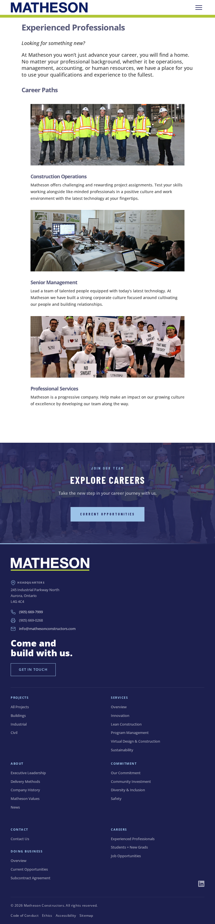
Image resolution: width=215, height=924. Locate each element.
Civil (14, 732)
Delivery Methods (25, 781)
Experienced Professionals (133, 838)
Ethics (47, 915)
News (15, 807)
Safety (116, 798)
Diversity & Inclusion (128, 789)
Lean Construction (126, 724)
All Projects (20, 706)
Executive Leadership (28, 772)
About (17, 763)
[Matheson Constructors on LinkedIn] (201, 884)
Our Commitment (126, 772)
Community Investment (131, 781)
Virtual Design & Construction (135, 741)
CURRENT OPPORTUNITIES (107, 514)
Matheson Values (25, 798)
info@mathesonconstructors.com (47, 628)
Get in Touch (33, 669)
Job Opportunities (126, 855)
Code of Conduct (25, 915)
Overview (119, 706)
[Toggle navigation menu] (198, 7)
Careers (119, 829)
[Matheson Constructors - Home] (49, 7)
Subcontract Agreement (30, 877)
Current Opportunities (29, 869)
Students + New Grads (129, 847)
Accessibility (66, 915)
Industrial (19, 724)
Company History (25, 789)
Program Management (130, 732)
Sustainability (122, 749)
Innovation (120, 715)
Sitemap (86, 915)
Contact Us (20, 838)
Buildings (18, 715)
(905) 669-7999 (31, 611)
